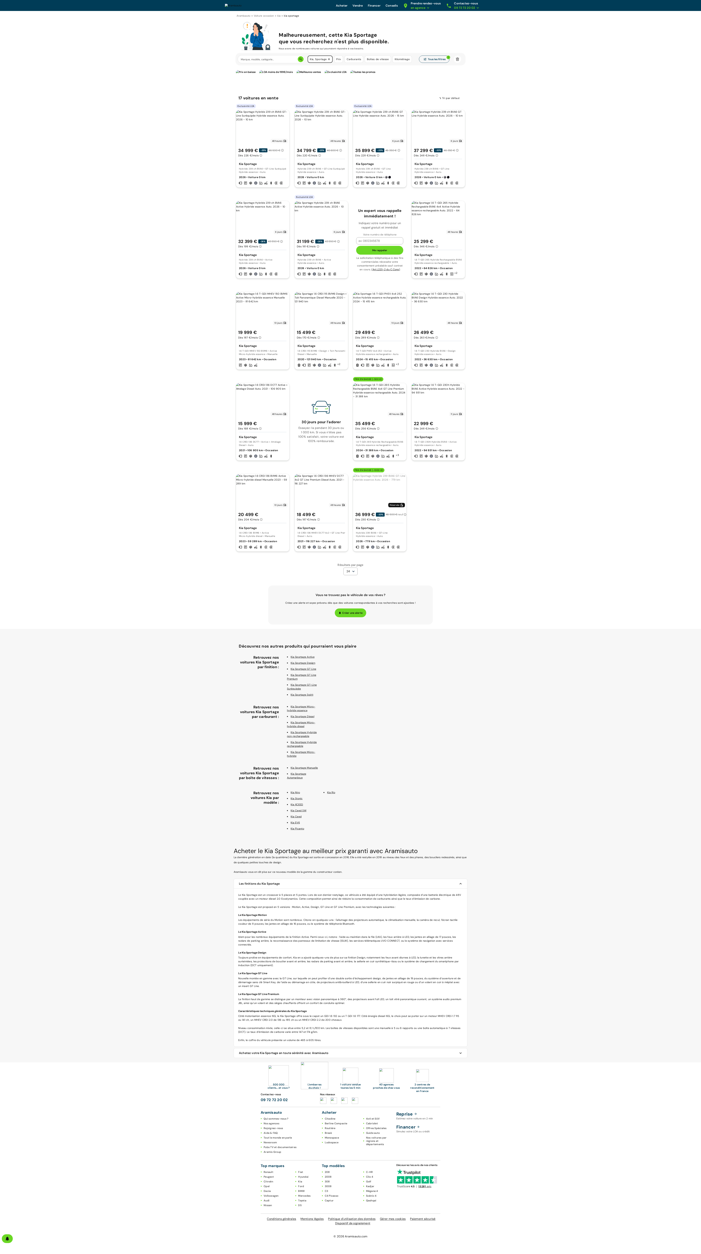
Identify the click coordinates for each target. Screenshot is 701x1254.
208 (327, 1172)
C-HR (369, 1172)
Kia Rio (331, 792)
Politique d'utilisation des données (352, 1219)
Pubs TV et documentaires (280, 1147)
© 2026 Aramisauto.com (350, 1236)
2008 (328, 1176)
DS (300, 1205)
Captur (329, 1200)
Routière (330, 1128)
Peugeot (269, 1176)
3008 (328, 1186)
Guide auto (373, 1133)
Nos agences (271, 1123)
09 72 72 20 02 (274, 1099)
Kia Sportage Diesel (302, 716)
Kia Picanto (297, 828)
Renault (268, 1172)
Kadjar (370, 1186)
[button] (328, 59)
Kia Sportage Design (303, 663)
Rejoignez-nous (273, 1128)
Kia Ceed (296, 816)
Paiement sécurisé (422, 1219)
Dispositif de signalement (352, 1223)
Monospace (332, 1137)
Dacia (267, 1191)
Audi (266, 1200)
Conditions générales (281, 1219)
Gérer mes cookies (393, 1219)
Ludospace (331, 1142)
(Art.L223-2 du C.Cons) (385, 269)
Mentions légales (312, 1219)
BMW (301, 1191)
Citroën (268, 1181)
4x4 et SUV (373, 1118)
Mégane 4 (372, 1191)
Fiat (300, 1172)
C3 (326, 1191)
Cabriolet (372, 1123)
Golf (368, 1181)
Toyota (302, 1200)
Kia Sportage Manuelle (304, 767)
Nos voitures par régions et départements (376, 1141)
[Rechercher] (301, 59)
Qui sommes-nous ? (276, 1118)
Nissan (268, 1205)
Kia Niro (295, 792)
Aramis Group (272, 1152)
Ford (301, 1186)
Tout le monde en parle (278, 1137)
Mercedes (304, 1195)
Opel (267, 1186)
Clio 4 (369, 1176)
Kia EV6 (295, 822)
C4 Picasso (331, 1195)
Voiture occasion (264, 15)
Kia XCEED (297, 804)
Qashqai (371, 1200)
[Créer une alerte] (7, 1238)
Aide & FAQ (271, 1133)
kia (279, 15)
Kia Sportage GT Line (303, 669)
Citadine (330, 1118)
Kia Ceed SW (299, 810)
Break (328, 1133)
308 (327, 1181)
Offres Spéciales (376, 1128)
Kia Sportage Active (303, 657)
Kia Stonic (297, 798)
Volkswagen (271, 1195)
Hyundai (303, 1176)
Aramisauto (243, 15)
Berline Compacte (336, 1123)
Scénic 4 (371, 1195)
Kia (300, 1181)
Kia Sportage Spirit (302, 694)
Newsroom (270, 1142)
